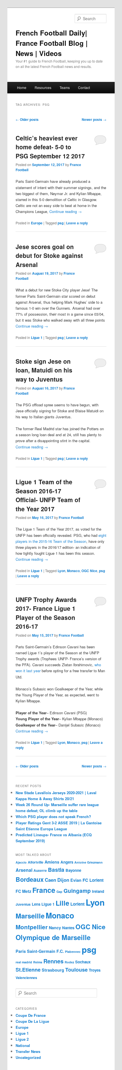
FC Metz (23, 891)
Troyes (94, 970)
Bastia (56, 870)
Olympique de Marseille (53, 937)
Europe (37, 222)
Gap (59, 891)
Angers (66, 862)
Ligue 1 (37, 337)
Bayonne (73, 870)
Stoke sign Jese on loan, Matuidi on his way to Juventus (44, 370)
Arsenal (24, 870)
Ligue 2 (22, 1039)
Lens (36, 904)
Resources (43, 87)
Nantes (68, 927)
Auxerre (40, 870)
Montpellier (32, 927)
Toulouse (76, 969)
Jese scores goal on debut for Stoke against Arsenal (49, 255)
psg (61, 222)
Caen (50, 879)
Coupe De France (31, 1015)
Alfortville (35, 862)
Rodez (69, 962)
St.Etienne (28, 969)
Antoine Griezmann (88, 862)
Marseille (30, 915)
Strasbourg (53, 970)
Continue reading (65, 211)
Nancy (55, 927)
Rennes (53, 961)
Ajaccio (21, 862)
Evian (75, 880)
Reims (37, 962)
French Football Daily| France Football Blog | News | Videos (52, 43)
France (43, 890)
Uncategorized (28, 1057)
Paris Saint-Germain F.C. (40, 951)
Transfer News (28, 1051)
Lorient (77, 904)
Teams (65, 87)
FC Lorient (93, 880)
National (23, 1045)
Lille (62, 903)
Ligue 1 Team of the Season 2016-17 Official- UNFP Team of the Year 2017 (48, 495)
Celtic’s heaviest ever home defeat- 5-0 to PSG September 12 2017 (50, 147)
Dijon (63, 879)
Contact (84, 87)
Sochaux (83, 962)
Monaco (73, 570)
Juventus (23, 904)
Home (21, 87)
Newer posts (94, 119)
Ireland (98, 891)
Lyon (61, 570)
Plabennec (73, 951)
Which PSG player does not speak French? (53, 816)
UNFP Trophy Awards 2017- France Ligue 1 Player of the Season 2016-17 (46, 613)
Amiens (52, 862)
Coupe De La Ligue (32, 1021)
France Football (71, 517)
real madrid (24, 962)
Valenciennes (26, 977)
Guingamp (77, 891)
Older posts (27, 119)
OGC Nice (89, 570)
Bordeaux (30, 879)
